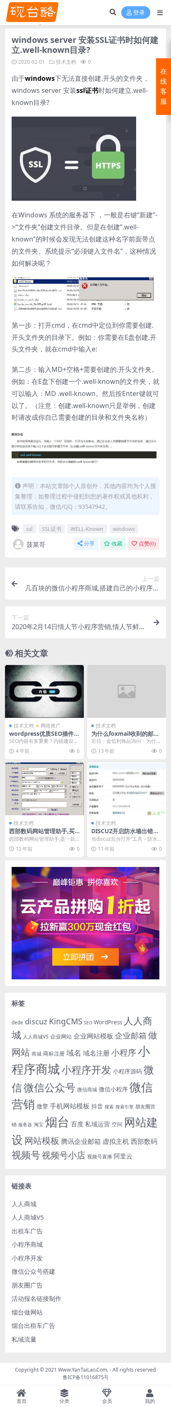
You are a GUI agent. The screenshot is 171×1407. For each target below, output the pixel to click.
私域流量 (24, 1339)
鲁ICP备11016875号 (86, 1377)
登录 (139, 13)
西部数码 (144, 1141)
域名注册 (96, 1053)
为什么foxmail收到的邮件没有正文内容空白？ (125, 737)
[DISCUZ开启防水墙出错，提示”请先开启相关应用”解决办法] (126, 788)
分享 (89, 543)
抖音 (97, 1106)
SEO (88, 1023)
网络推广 (51, 725)
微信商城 (87, 1089)
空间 (117, 1124)
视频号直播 (99, 1156)
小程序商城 (27, 1244)
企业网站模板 (93, 1036)
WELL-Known (87, 529)
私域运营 (97, 1124)
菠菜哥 (36, 544)
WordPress (108, 1022)
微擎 (42, 1106)
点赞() (147, 543)
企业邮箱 (131, 1035)
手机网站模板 (70, 1106)
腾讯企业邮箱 (81, 1141)
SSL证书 (51, 529)
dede (17, 1022)
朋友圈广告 (27, 1285)
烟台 (57, 1121)
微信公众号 (50, 1087)
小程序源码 (127, 1071)
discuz (36, 1021)
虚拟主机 (116, 1141)
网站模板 (41, 1140)
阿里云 (123, 1156)
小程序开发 (86, 1069)
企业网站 (61, 1036)
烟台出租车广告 (33, 1325)
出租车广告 (27, 1231)
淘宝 (39, 1124)
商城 (37, 1054)
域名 (73, 1053)
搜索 (109, 1107)
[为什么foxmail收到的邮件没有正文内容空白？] (126, 691)
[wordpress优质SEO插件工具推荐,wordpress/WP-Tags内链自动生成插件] (44, 691)
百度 (77, 1124)
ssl (29, 529)
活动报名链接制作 (36, 1298)
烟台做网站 (27, 1312)
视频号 (26, 1154)
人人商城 (24, 1204)
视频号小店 (64, 1155)
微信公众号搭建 (33, 1271)
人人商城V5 (36, 1036)
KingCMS (65, 1021)
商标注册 (54, 1053)
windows (124, 529)
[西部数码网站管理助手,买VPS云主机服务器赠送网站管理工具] (44, 788)
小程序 (123, 1052)
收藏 (117, 543)
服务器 (25, 1125)
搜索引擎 (124, 1107)
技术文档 (66, 61)
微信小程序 (113, 1089)
